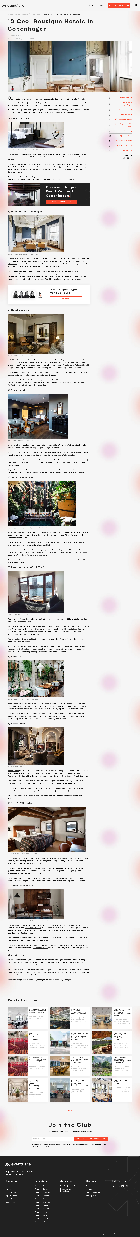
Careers (9, 1189)
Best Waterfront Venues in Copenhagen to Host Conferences (79, 1083)
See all (70, 1111)
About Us (9, 1186)
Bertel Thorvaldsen (67, 179)
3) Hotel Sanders (125, 110)
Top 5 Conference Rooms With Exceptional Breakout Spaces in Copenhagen (122, 1012)
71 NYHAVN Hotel (30, 853)
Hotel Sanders (27, 355)
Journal (8, 1199)
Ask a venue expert (117, 5)
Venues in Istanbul (42, 1202)
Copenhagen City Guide (50, 970)
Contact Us (10, 1202)
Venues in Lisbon (41, 1205)
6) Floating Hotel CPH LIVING (123, 125)
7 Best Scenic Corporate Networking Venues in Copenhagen (122, 1060)
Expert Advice (21, 14)
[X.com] (127, 1186)
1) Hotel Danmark (125, 98)
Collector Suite (40, 948)
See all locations (41, 1222)
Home (10, 14)
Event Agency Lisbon (68, 1186)
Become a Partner (13, 1192)
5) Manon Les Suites (123, 119)
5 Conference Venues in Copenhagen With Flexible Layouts (79, 1012)
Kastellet (55, 706)
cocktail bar (81, 383)
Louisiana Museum (33, 928)
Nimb (32, 440)
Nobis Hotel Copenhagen (19, 259)
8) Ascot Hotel (126, 136)
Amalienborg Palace (72, 365)
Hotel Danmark (38, 150)
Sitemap (89, 1186)
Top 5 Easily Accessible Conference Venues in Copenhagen (34, 1036)
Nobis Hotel (34, 254)
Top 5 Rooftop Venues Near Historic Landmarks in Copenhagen (120, 1036)
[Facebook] (118, 1186)
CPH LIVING (24, 614)
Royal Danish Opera (72, 368)
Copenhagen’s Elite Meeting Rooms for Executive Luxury (37, 1011)
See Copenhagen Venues (61, 201)
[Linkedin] (122, 1186)
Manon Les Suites (16, 532)
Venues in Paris (41, 1215)
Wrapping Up (127, 150)
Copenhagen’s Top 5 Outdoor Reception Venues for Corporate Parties (79, 1036)
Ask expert (66, 299)
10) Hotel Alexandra (124, 145)
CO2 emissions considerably (32, 649)
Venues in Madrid (42, 1209)
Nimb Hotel (13, 445)
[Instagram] (113, 1186)
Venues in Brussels (42, 1192)
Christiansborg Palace (44, 368)
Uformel (31, 796)
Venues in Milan (41, 1212)
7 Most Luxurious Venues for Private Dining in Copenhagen (79, 1060)
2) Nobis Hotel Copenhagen (126, 104)
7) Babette (127, 131)
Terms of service (93, 1192)
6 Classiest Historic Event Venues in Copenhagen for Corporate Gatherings (36, 1084)
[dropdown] (136, 5)
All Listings (90, 1189)
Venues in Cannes (42, 1196)
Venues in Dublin (41, 1199)
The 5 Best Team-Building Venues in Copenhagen (122, 1082)
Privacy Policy (91, 1196)
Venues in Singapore (43, 1219)
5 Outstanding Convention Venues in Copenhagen (37, 1059)
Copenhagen (36, 14)
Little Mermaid (29, 706)
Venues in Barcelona (43, 1189)
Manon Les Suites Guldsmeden (36, 528)
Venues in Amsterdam (44, 1186)
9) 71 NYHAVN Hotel (124, 141)
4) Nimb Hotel (126, 114)
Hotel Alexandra (43, 920)
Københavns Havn (23, 622)
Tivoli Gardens (18, 462)
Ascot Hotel (24, 766)
